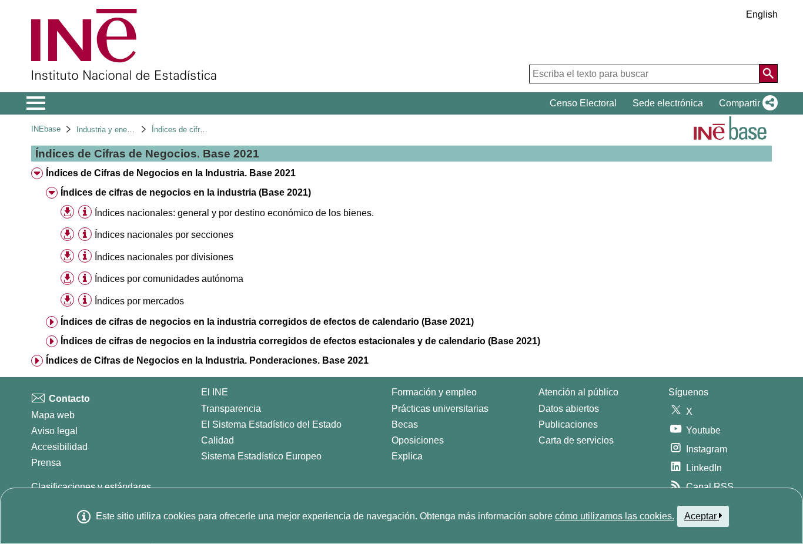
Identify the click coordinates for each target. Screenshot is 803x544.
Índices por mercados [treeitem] (139, 301)
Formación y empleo (434, 392)
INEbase (46, 129)
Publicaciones (568, 424)
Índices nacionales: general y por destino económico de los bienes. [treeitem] (234, 213)
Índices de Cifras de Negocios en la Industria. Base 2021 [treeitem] (171, 173)
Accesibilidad (59, 447)
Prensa (46, 463)
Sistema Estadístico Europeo (261, 456)
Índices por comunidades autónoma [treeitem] (169, 279)
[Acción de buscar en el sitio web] (768, 73)
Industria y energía (108, 129)
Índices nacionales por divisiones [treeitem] (164, 257)
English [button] (762, 14)
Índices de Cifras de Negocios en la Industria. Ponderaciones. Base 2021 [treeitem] (207, 360)
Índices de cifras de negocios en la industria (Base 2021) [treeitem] (186, 192)
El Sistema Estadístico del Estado (271, 424)
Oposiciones (418, 440)
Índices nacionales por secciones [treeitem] (164, 235)
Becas (405, 424)
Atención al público (578, 392)
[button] (746, 103)
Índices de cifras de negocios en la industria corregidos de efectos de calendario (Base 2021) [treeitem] (267, 322)
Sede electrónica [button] (668, 103)
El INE (214, 392)
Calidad (217, 440)
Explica (407, 456)
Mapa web (53, 415)
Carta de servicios (576, 440)
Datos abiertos (568, 409)
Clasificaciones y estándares (91, 487)
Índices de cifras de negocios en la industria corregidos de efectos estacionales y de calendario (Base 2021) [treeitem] (300, 341)
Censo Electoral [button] (583, 103)
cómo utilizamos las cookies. (614, 516)
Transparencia (231, 409)
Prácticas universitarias (440, 409)
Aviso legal (54, 431)
